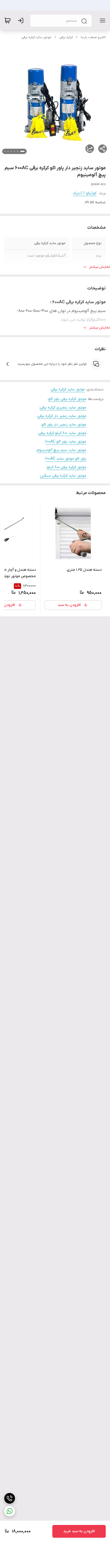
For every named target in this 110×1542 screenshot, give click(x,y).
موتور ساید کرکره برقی (36, 37)
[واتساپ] (9, 1511)
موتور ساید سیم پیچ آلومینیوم (61, 450)
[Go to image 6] (4, 151)
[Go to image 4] (11, 151)
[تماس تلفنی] (9, 1498)
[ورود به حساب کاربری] (21, 20)
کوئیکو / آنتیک (84, 193)
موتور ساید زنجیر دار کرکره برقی (61, 416)
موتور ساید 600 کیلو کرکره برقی (62, 433)
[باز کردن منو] (101, 20)
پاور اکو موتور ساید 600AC (65, 458)
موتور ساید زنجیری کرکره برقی (63, 407)
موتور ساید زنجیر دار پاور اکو (64, 424)
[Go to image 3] (14, 151)
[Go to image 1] (22, 151)
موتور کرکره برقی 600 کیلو (66, 467)
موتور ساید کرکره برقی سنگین (63, 475)
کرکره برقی (66, 37)
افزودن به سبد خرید (79, 1531)
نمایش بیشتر (99, 266)
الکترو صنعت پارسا (93, 37)
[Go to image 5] (8, 151)
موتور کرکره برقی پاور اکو (67, 399)
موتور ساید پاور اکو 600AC (65, 441)
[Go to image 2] (17, 151)
